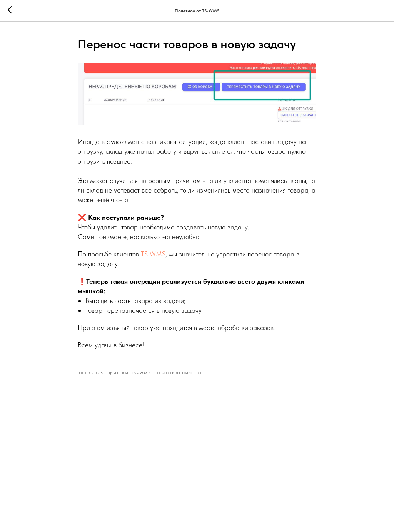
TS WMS (153, 254)
